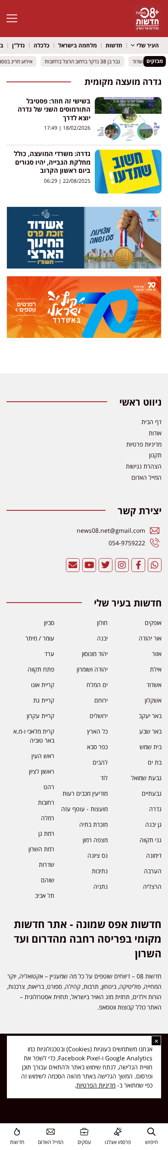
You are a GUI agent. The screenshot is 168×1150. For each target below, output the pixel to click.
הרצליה (152, 886)
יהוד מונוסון (95, 654)
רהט (49, 787)
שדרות (46, 864)
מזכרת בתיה (93, 824)
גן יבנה (153, 824)
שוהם (47, 880)
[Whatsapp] (155, 565)
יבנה (102, 638)
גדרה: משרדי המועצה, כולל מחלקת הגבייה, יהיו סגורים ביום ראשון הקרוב (52, 162)
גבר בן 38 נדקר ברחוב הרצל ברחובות (85, 61)
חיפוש (151, 1142)
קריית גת (43, 700)
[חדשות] (17, 1132)
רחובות (46, 802)
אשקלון (153, 700)
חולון (102, 623)
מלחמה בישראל (77, 45)
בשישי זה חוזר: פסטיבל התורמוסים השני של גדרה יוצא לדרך (54, 109)
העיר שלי (148, 45)
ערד (49, 654)
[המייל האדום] (51, 1132)
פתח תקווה (41, 669)
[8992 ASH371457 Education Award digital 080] (84, 266)
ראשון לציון (41, 771)
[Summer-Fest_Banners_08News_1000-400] (84, 335)
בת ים (155, 762)
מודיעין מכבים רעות (85, 793)
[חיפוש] (151, 1132)
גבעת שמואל (146, 778)
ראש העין (42, 756)
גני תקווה (151, 840)
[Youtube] (89, 565)
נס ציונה (97, 855)
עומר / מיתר (39, 638)
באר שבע (150, 731)
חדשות (114, 45)
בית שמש (151, 747)
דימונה (154, 855)
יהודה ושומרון (92, 669)
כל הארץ (97, 731)
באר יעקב (150, 716)
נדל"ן (18, 45)
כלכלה (42, 45)
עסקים (84, 1142)
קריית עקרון (40, 716)
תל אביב (44, 895)
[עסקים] (84, 1132)
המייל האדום (50, 1142)
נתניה (100, 886)
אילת (156, 669)
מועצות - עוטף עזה (84, 809)
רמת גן (46, 833)
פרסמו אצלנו (118, 1142)
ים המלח (97, 685)
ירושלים (99, 716)
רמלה (47, 818)
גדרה (155, 809)
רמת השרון (41, 849)
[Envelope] (73, 565)
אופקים (153, 623)
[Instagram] (122, 565)
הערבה (153, 871)
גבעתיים (152, 793)
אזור (157, 654)
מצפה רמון (95, 840)
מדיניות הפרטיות (95, 1085)
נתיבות (100, 871)
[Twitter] (105, 565)
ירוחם (101, 700)
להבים (100, 762)
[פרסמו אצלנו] (118, 1132)
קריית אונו (42, 685)
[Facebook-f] (138, 565)
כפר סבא (97, 747)
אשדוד (154, 685)
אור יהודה (150, 638)
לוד (104, 778)
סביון (49, 623)
